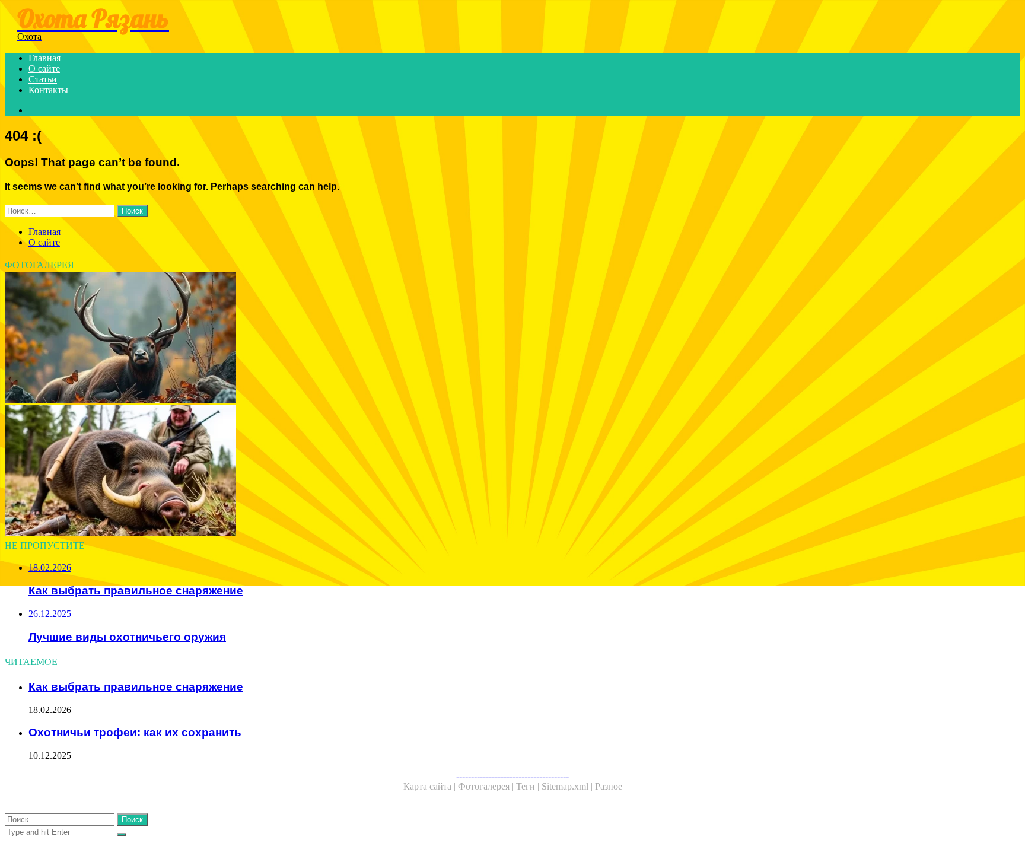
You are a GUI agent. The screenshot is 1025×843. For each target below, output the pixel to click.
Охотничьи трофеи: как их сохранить (134, 732)
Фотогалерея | (487, 786)
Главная (44, 58)
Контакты (48, 90)
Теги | (529, 786)
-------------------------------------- (512, 776)
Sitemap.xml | (568, 786)
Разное (608, 786)
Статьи (42, 79)
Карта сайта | (430, 786)
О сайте (44, 68)
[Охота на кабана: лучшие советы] (361, 471)
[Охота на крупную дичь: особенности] (361, 338)
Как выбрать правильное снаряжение (135, 686)
